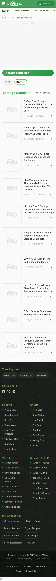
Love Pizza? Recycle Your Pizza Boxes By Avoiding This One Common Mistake (38, 288)
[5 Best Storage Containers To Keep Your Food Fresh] (12, 319)
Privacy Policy (13, 566)
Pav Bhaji (31, 542)
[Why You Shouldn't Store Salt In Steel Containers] (12, 267)
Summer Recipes (41, 462)
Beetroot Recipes (13, 501)
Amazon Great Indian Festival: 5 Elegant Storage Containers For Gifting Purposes (38, 342)
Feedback (40, 566)
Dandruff (37, 430)
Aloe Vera (37, 410)
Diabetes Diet (11, 415)
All (7, 82)
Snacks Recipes (41, 11)
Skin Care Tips (40, 483)
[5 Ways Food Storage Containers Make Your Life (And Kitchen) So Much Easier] (12, 109)
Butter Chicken (11, 535)
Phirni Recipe (39, 498)
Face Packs (38, 435)
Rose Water (38, 415)
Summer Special (40, 457)
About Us (27, 566)
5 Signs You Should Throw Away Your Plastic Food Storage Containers (37, 235)
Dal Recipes (10, 491)
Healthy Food (11, 439)
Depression (10, 425)
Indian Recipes (11, 515)
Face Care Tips (40, 488)
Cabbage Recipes (13, 496)
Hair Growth (38, 420)
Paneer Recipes (12, 472)
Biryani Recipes (32, 528)
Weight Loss (9, 375)
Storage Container (24, 18)
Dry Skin (37, 425)
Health (7, 405)
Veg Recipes (9, 457)
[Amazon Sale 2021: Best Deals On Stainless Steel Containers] (12, 162)
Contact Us (31, 571)
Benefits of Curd (41, 478)
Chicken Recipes (12, 521)
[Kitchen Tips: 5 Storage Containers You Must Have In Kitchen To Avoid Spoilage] (12, 214)
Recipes (5, 11)
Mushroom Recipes (9, 480)
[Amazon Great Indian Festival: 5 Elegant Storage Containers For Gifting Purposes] (12, 345)
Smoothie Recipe (41, 493)
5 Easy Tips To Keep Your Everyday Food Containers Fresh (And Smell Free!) (37, 130)
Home (5, 18)
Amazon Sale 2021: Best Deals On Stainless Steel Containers (37, 156)
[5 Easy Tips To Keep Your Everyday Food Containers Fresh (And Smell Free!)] (12, 135)
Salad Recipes (11, 467)
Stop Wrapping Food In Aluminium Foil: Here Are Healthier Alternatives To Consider (37, 185)
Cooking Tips (26, 375)
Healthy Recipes (22, 11)
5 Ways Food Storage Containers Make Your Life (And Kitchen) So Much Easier (38, 106)
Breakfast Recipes (13, 542)
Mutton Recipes (12, 528)
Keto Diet (8, 420)
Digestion (9, 444)
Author (19, 571)
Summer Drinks (40, 472)
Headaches (10, 449)
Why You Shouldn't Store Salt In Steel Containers (37, 260)
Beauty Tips (38, 440)
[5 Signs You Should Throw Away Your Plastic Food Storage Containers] (12, 240)
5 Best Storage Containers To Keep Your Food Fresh (37, 313)
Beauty (35, 405)
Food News (42, 375)
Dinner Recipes (12, 462)
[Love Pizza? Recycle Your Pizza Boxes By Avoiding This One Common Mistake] (12, 293)
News (20, 82)
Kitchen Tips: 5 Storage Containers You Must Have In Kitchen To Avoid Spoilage (39, 209)
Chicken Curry (33, 521)
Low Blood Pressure (9, 432)
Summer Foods (40, 467)
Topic (11, 18)
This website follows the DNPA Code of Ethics (28, 555)
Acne (35, 445)
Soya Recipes (11, 486)
